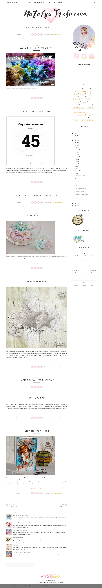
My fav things (84, 272)
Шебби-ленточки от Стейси (36, 48)
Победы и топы (39, 2)
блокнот (75, 94)
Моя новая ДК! (36, 398)
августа (77, 156)
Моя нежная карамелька (37, 216)
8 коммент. (18, 493)
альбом (74, 91)
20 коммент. (18, 366)
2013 (75, 205)
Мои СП (60, 2)
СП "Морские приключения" (79, 112)
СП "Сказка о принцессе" (78, 115)
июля (76, 159)
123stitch (76, 255)
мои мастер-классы (77, 99)
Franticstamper (84, 264)
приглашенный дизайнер (78, 107)
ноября (76, 149)
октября (77, 152)
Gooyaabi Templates (36, 585)
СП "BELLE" (89, 115)
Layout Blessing (16, 545)
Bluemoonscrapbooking (76, 263)
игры (88, 94)
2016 (75, 142)
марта (76, 168)
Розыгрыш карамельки (37, 111)
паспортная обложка (86, 104)
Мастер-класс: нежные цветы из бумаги (22, 552)
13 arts (92, 255)
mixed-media (90, 120)
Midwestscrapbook (76, 271)
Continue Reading (36, 93)
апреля (76, 166)
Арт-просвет (76, 278)
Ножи (84, 278)
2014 (75, 203)
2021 (75, 131)
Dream (84, 255)
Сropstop (76, 285)
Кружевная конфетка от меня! (20, 530)
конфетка (37, 45)
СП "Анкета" (75, 110)
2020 (75, 133)
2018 (75, 138)
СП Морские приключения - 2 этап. (21, 515)
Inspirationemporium (92, 263)
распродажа (90, 107)
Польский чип (92, 278)
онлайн (84, 102)
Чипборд (84, 285)
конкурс (75, 96)
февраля (77, 170)
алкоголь (86, 89)
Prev (9, 317)
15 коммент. (18, 202)
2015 (75, 145)
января (76, 173)
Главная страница (11, 2)
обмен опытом (76, 102)
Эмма (92, 285)
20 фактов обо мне (77, 89)
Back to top (91, 586)
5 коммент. (18, 182)
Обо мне (22, 2)
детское (82, 94)
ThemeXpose (19, 585)
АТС (90, 91)
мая (76, 163)
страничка (37, 279)
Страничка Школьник (18, 537)
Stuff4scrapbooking (92, 271)
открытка (37, 25)
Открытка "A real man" (36, 27)
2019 (75, 135)
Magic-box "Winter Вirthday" (36, 380)
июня (76, 161)
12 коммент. (18, 387)
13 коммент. (18, 34)
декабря (77, 147)
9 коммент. (18, 417)
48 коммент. (18, 268)
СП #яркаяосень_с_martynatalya (80, 117)
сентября (77, 154)
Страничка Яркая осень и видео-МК (21, 522)
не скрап (88, 99)
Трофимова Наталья (58, 34)
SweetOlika (53, 580)
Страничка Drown (37, 281)
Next (64, 317)
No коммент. (18, 98)
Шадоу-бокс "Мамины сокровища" (37, 195)
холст (83, 120)
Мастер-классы (51, 2)
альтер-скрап (37, 193)
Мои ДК (29, 2)
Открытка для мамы (36, 431)
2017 (75, 140)
